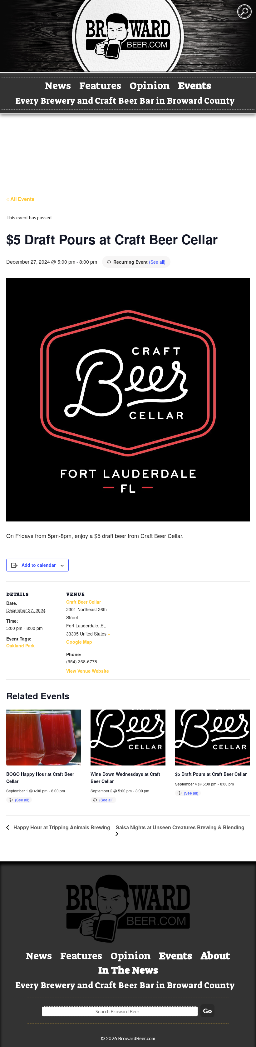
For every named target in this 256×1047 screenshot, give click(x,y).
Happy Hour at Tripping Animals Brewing (61, 827)
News (58, 85)
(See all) (157, 262)
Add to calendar (39, 565)
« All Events (20, 198)
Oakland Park (20, 645)
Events (194, 85)
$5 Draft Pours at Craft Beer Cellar (211, 774)
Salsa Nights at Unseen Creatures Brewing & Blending (180, 827)
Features (100, 85)
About (215, 955)
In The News (128, 970)
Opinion (150, 85)
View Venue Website (87, 671)
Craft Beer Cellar (83, 602)
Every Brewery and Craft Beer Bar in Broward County (125, 101)
